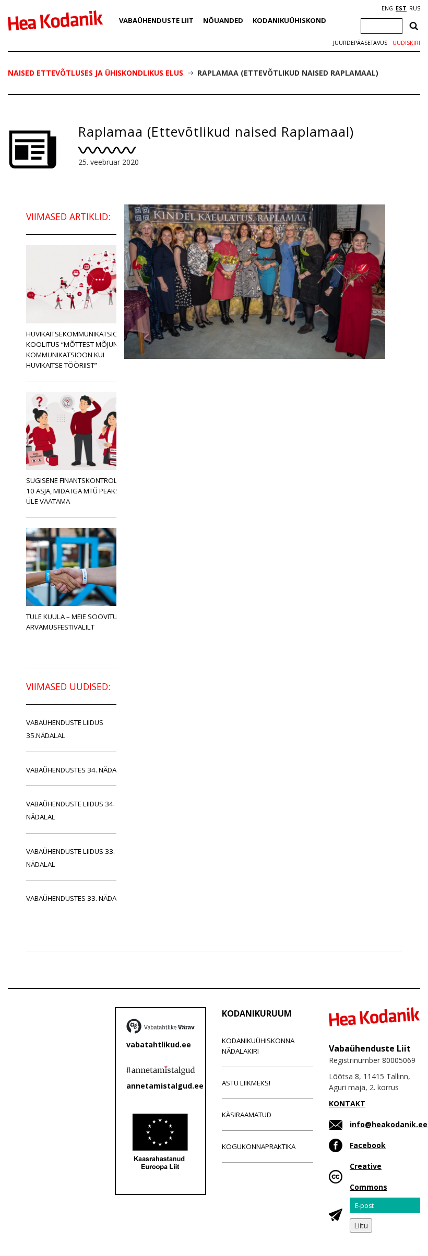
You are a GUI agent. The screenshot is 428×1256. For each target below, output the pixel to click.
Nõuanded (223, 20)
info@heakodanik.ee (388, 1124)
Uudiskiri (406, 42)
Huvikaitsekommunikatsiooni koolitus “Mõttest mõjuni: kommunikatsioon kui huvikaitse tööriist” (78, 349)
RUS (414, 8)
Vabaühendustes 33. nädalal (77, 898)
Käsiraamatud (246, 1114)
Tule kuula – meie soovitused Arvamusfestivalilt (78, 622)
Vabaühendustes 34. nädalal (77, 770)
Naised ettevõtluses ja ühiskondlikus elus (95, 73)
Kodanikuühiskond (289, 20)
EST (401, 8)
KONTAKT (347, 1103)
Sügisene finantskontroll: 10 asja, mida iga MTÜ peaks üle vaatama (74, 491)
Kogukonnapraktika (258, 1146)
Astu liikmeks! (246, 1083)
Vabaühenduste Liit (156, 20)
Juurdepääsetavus (360, 42)
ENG (387, 8)
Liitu (361, 1225)
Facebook (368, 1145)
